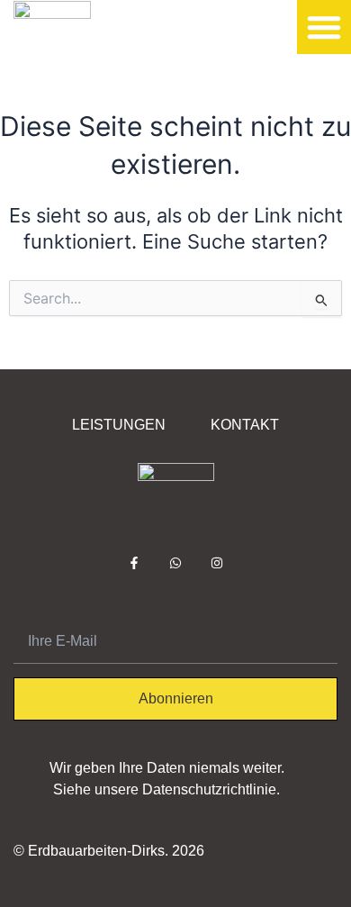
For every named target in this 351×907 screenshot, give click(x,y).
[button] (324, 27)
